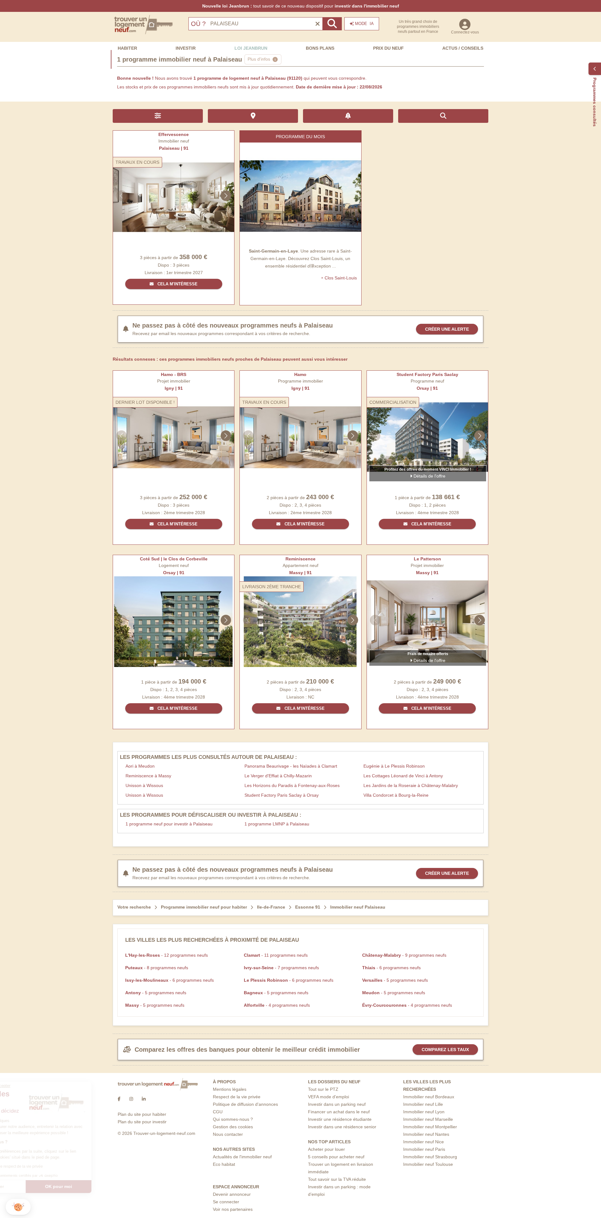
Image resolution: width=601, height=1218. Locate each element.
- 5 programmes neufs (395, 980)
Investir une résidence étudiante (340, 1119)
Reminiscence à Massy (148, 775)
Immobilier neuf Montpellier (430, 1126)
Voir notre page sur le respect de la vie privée (51, 1166)
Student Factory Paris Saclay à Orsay (281, 795)
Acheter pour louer (326, 1149)
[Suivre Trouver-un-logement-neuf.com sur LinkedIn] (144, 1099)
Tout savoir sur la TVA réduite (337, 1179)
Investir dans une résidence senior (342, 1126)
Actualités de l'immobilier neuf (242, 1156)
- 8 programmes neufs (156, 967)
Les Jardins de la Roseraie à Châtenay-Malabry (410, 785)
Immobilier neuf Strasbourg (430, 1156)
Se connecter (226, 1201)
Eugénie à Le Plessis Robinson (394, 766)
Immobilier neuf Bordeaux (428, 1096)
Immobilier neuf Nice (423, 1141)
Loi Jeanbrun (250, 48)
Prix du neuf (388, 48)
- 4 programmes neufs (277, 1005)
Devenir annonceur (232, 1194)
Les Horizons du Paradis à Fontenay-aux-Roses (292, 785)
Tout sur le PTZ (323, 1089)
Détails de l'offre (428, 476)
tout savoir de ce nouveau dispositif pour (300, 5)
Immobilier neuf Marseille (428, 1119)
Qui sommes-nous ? (233, 1119)
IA (364, 23)
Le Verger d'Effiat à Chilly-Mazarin (278, 775)
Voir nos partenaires (233, 1209)
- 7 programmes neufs (281, 967)
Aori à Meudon (140, 766)
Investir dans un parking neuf (337, 1104)
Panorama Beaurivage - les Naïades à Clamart (290, 766)
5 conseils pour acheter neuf (336, 1156)
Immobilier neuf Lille (423, 1104)
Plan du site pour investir (142, 1121)
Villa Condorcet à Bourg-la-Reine (396, 795)
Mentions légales (229, 1089)
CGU (218, 1111)
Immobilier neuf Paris (424, 1149)
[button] (18, 1207)
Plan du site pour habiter (142, 1114)
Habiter (127, 48)
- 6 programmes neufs (391, 967)
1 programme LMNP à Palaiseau (276, 823)
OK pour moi (104, 1186)
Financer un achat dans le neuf (339, 1111)
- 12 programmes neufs (166, 955)
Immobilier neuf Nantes (426, 1134)
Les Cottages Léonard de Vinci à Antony (403, 775)
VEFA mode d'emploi (328, 1096)
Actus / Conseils (462, 48)
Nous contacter (228, 1134)
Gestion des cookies (233, 1126)
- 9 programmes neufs (404, 955)
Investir (186, 48)
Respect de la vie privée (236, 1096)
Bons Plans (320, 48)
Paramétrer (39, 1186)
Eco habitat (224, 1164)
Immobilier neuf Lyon (423, 1111)
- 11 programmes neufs (276, 955)
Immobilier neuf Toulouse (428, 1164)
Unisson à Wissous (144, 785)
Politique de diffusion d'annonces (245, 1104)
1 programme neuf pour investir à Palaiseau (169, 823)
